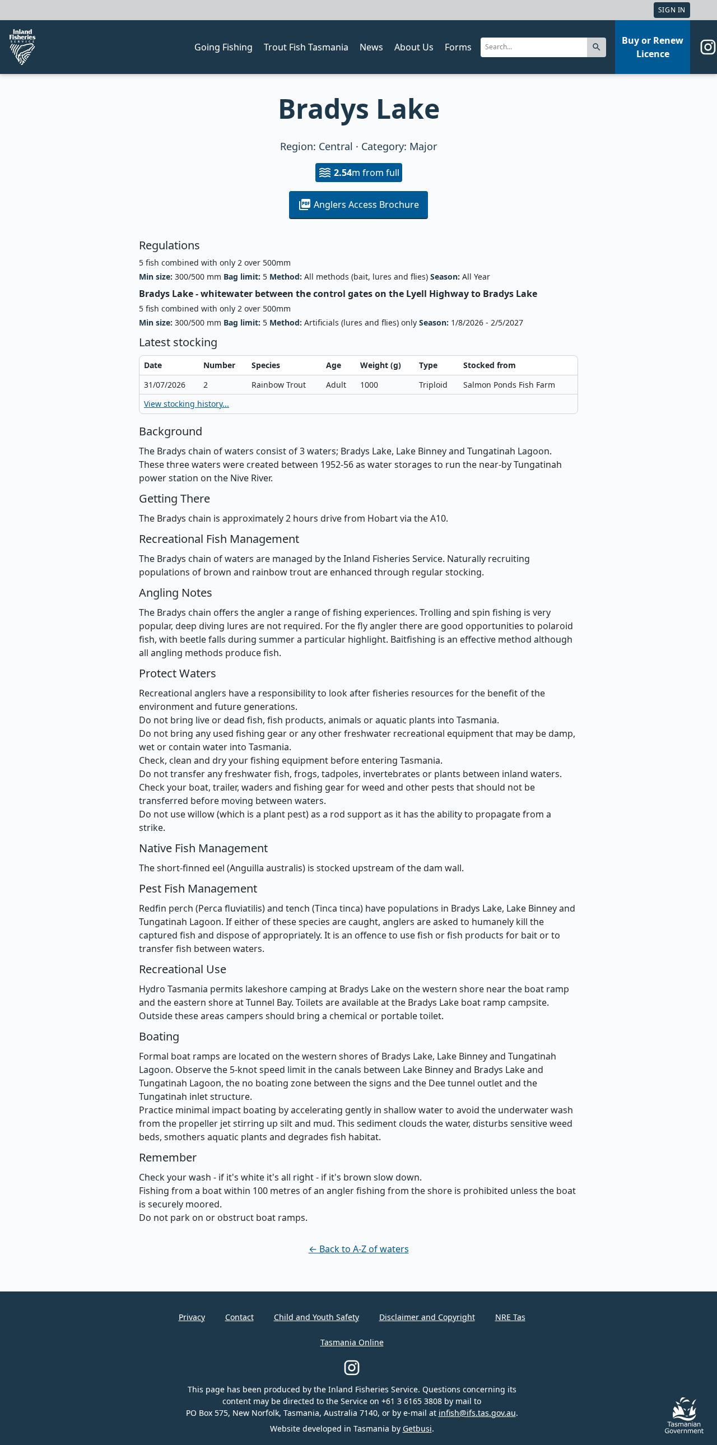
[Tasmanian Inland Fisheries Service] (22, 47)
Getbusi (417, 1428)
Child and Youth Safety (316, 1317)
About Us (414, 47)
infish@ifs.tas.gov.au (477, 1412)
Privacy (192, 1317)
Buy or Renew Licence (652, 47)
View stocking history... (186, 403)
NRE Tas (510, 1317)
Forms (458, 47)
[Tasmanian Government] (684, 1430)
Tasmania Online (352, 1342)
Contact (239, 1317)
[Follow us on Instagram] (708, 47)
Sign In (672, 10)
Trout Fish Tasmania (306, 47)
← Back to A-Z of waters (359, 1249)
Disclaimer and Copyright (427, 1317)
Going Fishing (223, 47)
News (371, 47)
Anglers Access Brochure (366, 204)
